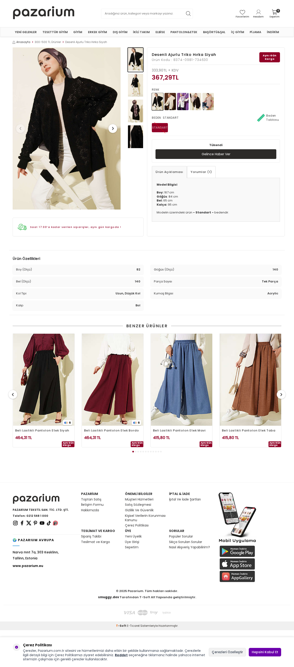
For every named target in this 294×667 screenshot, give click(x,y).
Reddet (121, 655)
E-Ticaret (133, 626)
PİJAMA (255, 32)
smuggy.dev (108, 597)
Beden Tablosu (272, 118)
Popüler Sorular (181, 536)
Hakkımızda (90, 510)
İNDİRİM (273, 32)
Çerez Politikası (137, 525)
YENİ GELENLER (26, 32)
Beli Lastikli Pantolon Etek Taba (248, 430)
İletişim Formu (92, 505)
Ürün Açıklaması (169, 172)
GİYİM (77, 32)
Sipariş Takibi (91, 536)
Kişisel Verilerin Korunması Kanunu (145, 518)
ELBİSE (160, 32)
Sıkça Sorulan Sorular (185, 542)
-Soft (121, 626)
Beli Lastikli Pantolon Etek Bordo (111, 430)
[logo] (44, 13)
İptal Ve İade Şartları (185, 499)
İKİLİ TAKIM (141, 32)
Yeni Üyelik (133, 536)
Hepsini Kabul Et (265, 652)
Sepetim (132, 547)
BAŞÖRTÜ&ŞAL (214, 32)
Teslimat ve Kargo (95, 542)
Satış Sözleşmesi (138, 505)
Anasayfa (23, 42)
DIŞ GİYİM (120, 32)
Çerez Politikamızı (68, 655)
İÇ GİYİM (237, 32)
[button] (20, 128)
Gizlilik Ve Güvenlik (139, 510)
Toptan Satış (91, 499)
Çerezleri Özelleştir (227, 652)
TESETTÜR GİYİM (55, 32)
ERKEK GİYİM (97, 32)
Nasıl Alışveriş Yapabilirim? (189, 547)
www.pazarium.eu (28, 566)
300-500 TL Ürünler (48, 42)
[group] (67, 128)
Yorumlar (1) (201, 172)
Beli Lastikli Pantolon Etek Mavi (179, 430)
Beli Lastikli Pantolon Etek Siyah (42, 430)
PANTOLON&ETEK (183, 32)
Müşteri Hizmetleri (139, 499)
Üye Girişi (132, 542)
